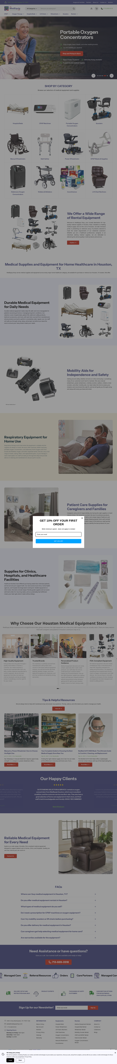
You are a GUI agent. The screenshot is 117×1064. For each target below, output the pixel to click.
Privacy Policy (28, 1057)
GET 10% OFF (58, 541)
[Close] (115, 1053)
